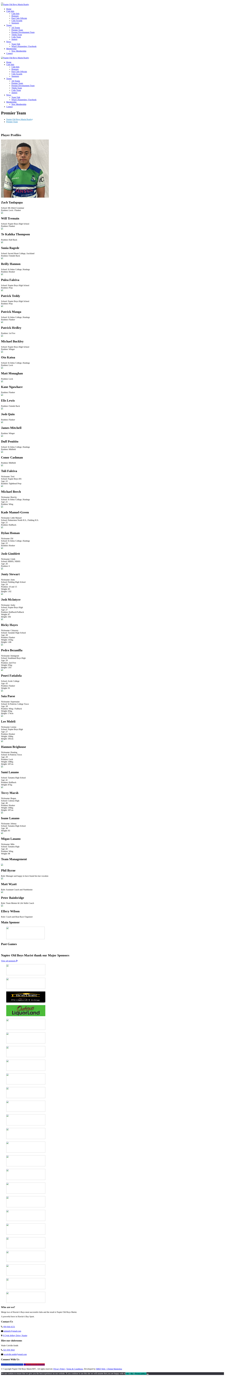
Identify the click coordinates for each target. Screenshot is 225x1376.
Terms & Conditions (74, 1369)
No (132, 1374)
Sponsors (15, 23)
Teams (9, 25)
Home (8, 9)
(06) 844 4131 (9, 1327)
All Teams (15, 28)
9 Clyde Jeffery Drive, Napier (15, 1335)
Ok (127, 1374)
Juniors (14, 39)
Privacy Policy (59, 1369)
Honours (15, 16)
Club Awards (16, 20)
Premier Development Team (23, 32)
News (8, 42)
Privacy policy (140, 1374)
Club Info (10, 11)
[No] (148, 1374)
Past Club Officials (19, 18)
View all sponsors (8, 961)
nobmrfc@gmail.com (12, 1331)
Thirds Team (16, 35)
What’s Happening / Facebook (23, 46)
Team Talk (15, 44)
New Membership (18, 51)
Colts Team (16, 37)
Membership (11, 49)
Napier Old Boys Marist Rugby (19, 119)
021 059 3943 (9, 1350)
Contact (9, 53)
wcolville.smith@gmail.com (15, 1354)
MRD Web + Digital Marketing (109, 1369)
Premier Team (17, 30)
